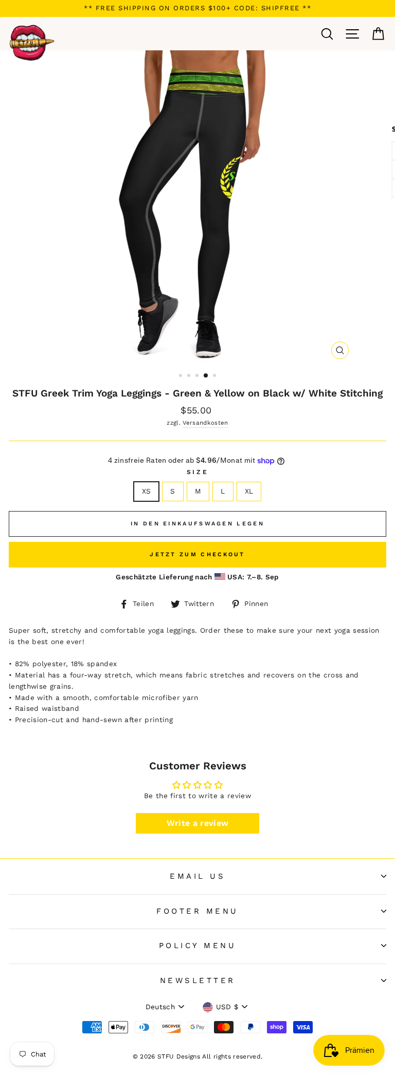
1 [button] (181, 376)
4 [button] (206, 376)
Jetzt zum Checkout (197, 554)
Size (197, 472)
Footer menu (197, 911)
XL (249, 491)
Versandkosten (205, 422)
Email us (197, 876)
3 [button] (198, 376)
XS (146, 491)
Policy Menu (198, 945)
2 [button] (189, 376)
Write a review (198, 823)
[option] (197, 8)
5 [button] (215, 376)
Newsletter (198, 980)
